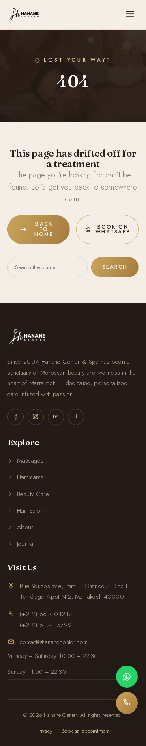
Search (115, 267)
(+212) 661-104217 (46, 614)
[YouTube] (56, 417)
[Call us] (127, 703)
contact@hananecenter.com (54, 642)
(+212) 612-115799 (45, 625)
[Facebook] (15, 417)
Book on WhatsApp (112, 229)
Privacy (44, 731)
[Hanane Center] (23, 14)
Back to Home (44, 229)
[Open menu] (130, 14)
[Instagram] (36, 417)
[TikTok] (76, 417)
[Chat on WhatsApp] (127, 677)
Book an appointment (85, 731)
